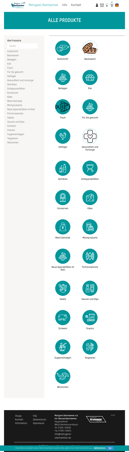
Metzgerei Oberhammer (43, 5)
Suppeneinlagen (15, 134)
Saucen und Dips (15, 122)
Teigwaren (12, 138)
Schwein (11, 126)
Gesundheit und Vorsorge (20, 80)
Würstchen (13, 142)
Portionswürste (15, 113)
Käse (9, 97)
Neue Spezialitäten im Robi (21, 109)
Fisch (10, 68)
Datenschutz (39, 419)
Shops (18, 416)
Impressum (38, 423)
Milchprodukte (14, 105)
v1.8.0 (113, 415)
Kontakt (76, 5)
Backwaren (13, 55)
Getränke (12, 84)
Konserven (12, 93)
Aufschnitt (12, 51)
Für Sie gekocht (15, 72)
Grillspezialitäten (16, 88)
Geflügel (11, 76)
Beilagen (11, 59)
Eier (9, 64)
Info (64, 5)
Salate (10, 118)
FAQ (35, 416)
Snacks (11, 130)
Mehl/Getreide (14, 101)
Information (21, 423)
